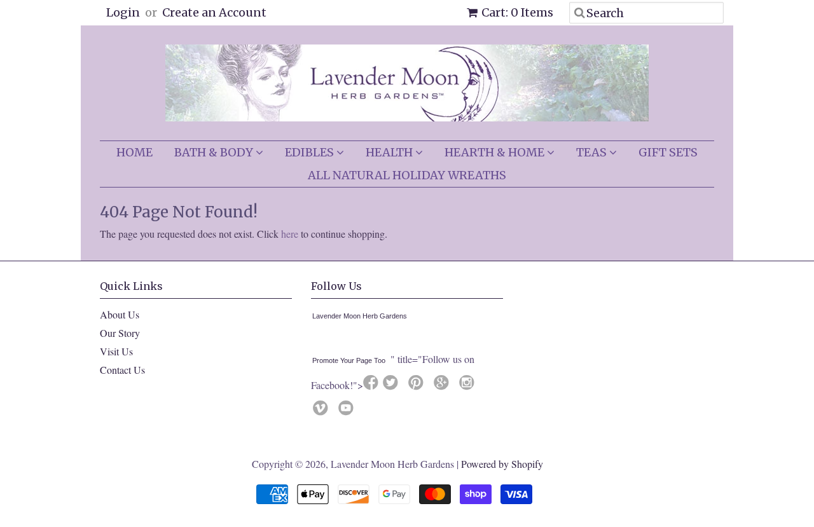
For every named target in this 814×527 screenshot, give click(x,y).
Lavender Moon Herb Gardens (359, 316)
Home (134, 152)
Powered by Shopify (502, 463)
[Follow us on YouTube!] (347, 411)
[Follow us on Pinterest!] (417, 386)
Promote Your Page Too (348, 360)
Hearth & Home (496, 152)
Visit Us (116, 351)
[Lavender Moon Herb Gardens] (315, 340)
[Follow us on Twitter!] (392, 386)
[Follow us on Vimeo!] (322, 411)
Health (390, 152)
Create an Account (214, 12)
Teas (592, 152)
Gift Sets (668, 152)
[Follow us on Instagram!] (468, 386)
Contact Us (122, 369)
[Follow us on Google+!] (443, 386)
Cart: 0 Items (517, 12)
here (289, 233)
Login (123, 12)
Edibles (310, 152)
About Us (119, 314)
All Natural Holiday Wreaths (407, 175)
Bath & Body (215, 152)
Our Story (120, 332)
